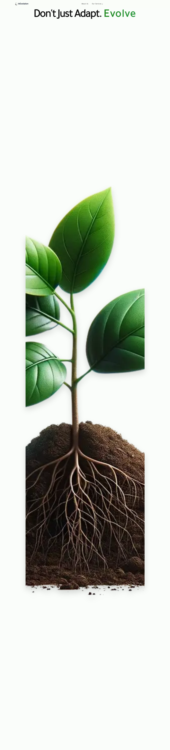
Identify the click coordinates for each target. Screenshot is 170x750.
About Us (85, 4)
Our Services (96, 4)
